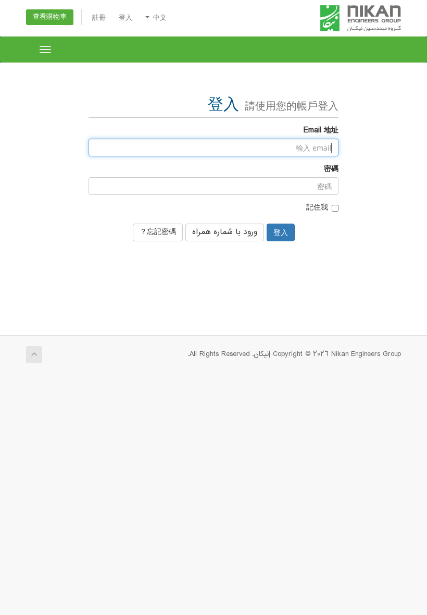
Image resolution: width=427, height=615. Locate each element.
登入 (125, 18)
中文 (158, 18)
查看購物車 (50, 17)
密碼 (331, 169)
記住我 (317, 208)
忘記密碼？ (158, 232)
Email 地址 (321, 131)
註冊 (99, 18)
